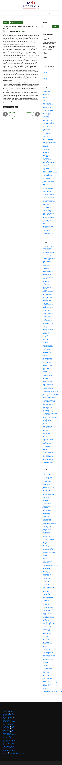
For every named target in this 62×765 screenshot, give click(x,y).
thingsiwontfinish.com (48, 462)
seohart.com (45, 665)
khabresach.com (46, 229)
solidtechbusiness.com (48, 388)
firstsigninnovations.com (48, 106)
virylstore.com (46, 117)
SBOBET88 (42, 13)
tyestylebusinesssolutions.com (50, 413)
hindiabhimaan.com (47, 227)
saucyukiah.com (46, 91)
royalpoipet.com (46, 414)
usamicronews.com (47, 445)
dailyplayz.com (46, 430)
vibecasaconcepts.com (48, 375)
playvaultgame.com (47, 455)
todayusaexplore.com (48, 478)
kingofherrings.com (47, 164)
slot (16, 107)
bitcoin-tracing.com (47, 679)
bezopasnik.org (46, 178)
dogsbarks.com (46, 594)
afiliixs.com (45, 577)
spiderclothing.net (47, 538)
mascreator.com (46, 630)
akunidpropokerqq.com (48, 546)
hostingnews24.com (47, 619)
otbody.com (45, 145)
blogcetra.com (46, 336)
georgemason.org (47, 248)
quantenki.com (46, 378)
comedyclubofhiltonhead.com (49, 397)
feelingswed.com (46, 604)
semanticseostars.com (48, 313)
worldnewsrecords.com (48, 385)
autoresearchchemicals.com (49, 232)
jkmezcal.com (46, 410)
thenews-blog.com (47, 650)
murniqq (13, 743)
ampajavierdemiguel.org (48, 487)
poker (44, 76)
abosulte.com (46, 672)
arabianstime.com (47, 582)
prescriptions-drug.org (48, 122)
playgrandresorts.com (48, 456)
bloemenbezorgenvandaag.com (50, 172)
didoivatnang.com (47, 593)
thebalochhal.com (47, 483)
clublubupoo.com (46, 419)
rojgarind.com (46, 309)
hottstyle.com (46, 620)
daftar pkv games (47, 79)
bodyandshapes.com (47, 681)
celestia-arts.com (47, 100)
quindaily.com (46, 671)
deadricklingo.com (47, 362)
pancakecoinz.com (47, 274)
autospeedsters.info (47, 358)
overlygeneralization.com (48, 319)
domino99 (9, 710)
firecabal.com (46, 606)
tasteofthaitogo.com (47, 175)
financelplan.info (46, 259)
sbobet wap (8, 740)
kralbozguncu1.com (47, 626)
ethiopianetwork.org (47, 320)
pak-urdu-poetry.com (48, 335)
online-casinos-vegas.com (49, 220)
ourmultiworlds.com (47, 96)
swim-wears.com (47, 109)
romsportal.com (46, 458)
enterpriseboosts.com (48, 139)
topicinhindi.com (46, 249)
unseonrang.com (46, 333)
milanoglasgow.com (47, 203)
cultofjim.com (46, 499)
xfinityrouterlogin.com (48, 221)
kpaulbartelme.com (47, 395)
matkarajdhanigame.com (48, 267)
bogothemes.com (47, 519)
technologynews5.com (48, 648)
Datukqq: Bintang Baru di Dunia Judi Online (30, 114)
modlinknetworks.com (48, 439)
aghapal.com (45, 555)
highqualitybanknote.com (48, 617)
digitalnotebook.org (47, 294)
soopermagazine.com (48, 658)
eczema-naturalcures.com (49, 552)
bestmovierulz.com (47, 509)
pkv (43, 75)
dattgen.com (46, 591)
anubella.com (46, 675)
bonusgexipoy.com (47, 424)
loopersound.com (47, 512)
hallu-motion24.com (47, 206)
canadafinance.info (47, 190)
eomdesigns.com (46, 368)
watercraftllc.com (47, 574)
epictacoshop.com (47, 185)
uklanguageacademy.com (48, 251)
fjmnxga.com (46, 179)
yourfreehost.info (47, 522)
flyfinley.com (45, 275)
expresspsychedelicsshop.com (50, 601)
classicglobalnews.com (48, 684)
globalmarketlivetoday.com (49, 608)
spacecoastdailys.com (48, 659)
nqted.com (45, 636)
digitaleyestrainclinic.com (48, 217)
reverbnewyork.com (47, 504)
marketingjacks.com (47, 223)
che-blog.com (46, 272)
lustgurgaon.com (46, 283)
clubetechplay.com (47, 427)
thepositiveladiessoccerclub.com (50, 565)
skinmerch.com (46, 506)
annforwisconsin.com (48, 496)
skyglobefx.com (46, 364)
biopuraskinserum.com (48, 187)
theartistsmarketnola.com (49, 197)
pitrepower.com (46, 214)
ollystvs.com (45, 339)
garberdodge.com (47, 107)
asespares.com (46, 581)
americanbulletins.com (48, 580)
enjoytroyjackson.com (48, 597)
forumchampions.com (48, 101)
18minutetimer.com (47, 311)
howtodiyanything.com (48, 622)
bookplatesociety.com (48, 530)
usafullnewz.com (46, 474)
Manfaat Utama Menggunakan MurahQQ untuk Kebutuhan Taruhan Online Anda (50, 48)
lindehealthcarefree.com (48, 252)
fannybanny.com (46, 434)
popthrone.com (46, 268)
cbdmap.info (45, 264)
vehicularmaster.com (47, 484)
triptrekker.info (46, 369)
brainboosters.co (46, 488)
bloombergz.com (46, 138)
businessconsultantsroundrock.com (51, 682)
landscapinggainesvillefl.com (49, 627)
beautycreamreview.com (48, 587)
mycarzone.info (46, 374)
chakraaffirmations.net (48, 280)
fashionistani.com (47, 603)
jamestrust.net (46, 146)
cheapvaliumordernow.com (49, 401)
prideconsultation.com (48, 277)
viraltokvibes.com (47, 124)
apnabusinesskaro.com (48, 233)
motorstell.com (46, 119)
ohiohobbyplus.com (47, 517)
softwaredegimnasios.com (49, 656)
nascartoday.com (47, 635)
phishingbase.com (47, 449)
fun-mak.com (46, 406)
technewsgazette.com (48, 161)
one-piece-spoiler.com (48, 351)
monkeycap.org (46, 129)
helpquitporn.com (47, 616)
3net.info (45, 542)
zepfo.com (45, 646)
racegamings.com (47, 450)
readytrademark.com (47, 661)
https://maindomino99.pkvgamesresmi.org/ (13, 753)
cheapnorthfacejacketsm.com (49, 523)
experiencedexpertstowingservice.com (52, 391)
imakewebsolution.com (48, 271)
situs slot (10, 715)
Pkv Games (16, 13)
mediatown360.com (47, 216)
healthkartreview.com (48, 614)
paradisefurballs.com (47, 301)
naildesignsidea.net (47, 568)
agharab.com (46, 562)
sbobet (4, 717)
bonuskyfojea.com (47, 421)
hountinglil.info (46, 278)
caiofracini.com (46, 330)
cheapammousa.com (47, 564)
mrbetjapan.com (46, 165)
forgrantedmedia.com (48, 110)
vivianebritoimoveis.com (48, 126)
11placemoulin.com (47, 287)
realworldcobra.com (47, 355)
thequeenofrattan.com (48, 346)
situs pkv (7, 713)
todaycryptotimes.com (48, 652)
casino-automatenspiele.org (49, 142)
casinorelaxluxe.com (47, 426)
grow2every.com (46, 611)
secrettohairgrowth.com (48, 174)
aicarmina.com (46, 493)
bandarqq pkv (6, 711)
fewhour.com (46, 310)
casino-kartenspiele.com (48, 140)
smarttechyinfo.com (47, 293)
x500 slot (5, 715)
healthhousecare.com (47, 613)
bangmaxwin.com (47, 182)
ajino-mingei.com (47, 520)
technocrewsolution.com (48, 123)
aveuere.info (45, 303)
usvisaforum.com (46, 507)
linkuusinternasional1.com (49, 535)
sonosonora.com (46, 533)
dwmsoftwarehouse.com (48, 595)
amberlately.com (46, 490)
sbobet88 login (6, 741)
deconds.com (46, 688)
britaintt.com (46, 687)
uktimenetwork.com (47, 475)
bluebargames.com (47, 103)
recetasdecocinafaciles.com (49, 567)
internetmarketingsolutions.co (50, 338)
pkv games (11, 107)
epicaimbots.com (46, 598)
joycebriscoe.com (47, 491)
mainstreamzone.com (48, 314)
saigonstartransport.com (48, 181)
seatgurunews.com (47, 540)
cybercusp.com (46, 685)
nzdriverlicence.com (47, 637)
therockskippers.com (47, 207)
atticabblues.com (46, 584)
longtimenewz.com (47, 440)
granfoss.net (45, 208)
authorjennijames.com (48, 558)
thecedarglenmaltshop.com (49, 246)
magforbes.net (46, 127)
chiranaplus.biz (46, 198)
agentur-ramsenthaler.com (49, 366)
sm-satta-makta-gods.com (49, 655)
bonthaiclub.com (46, 527)
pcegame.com (46, 640)
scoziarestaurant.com (48, 663)
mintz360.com (46, 288)
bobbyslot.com (46, 285)
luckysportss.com (47, 442)
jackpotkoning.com (47, 437)
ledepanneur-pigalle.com (48, 194)
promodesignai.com (47, 668)
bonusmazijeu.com (47, 420)
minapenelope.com (47, 513)
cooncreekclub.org (47, 97)
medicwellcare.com (47, 381)
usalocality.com (46, 480)
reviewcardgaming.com (48, 390)
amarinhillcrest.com (47, 132)
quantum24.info (46, 377)
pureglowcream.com (47, 171)
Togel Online (51, 13)
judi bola (5, 107)
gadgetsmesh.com (47, 322)
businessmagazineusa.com (49, 379)
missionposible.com (47, 219)
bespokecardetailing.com (48, 548)
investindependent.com (48, 624)
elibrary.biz (45, 551)
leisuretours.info (46, 324)
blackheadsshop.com (47, 393)
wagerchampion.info (47, 359)
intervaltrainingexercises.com (49, 411)
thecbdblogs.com (46, 230)
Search (45, 22)
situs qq (4, 724)
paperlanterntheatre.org (48, 571)
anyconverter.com (47, 152)
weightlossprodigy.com (48, 291)
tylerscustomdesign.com (48, 113)
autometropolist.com (47, 585)
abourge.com (46, 575)
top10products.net (47, 255)
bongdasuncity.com (47, 297)
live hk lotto (45, 71)
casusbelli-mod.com (47, 529)
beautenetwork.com (47, 678)
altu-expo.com (46, 556)
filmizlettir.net (46, 94)
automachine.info (47, 356)
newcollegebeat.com (47, 503)
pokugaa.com (46, 453)
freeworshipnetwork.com (48, 572)
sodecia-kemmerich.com (48, 404)
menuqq (8, 743)
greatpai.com (46, 569)
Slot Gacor (24, 13)
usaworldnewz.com (47, 477)
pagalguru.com (46, 639)
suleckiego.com (46, 234)
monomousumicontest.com (49, 361)
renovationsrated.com (48, 662)
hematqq (5, 744)
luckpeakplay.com (47, 443)
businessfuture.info (47, 261)
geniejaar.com (46, 284)
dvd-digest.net (46, 195)
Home (9, 13)
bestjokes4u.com (46, 281)
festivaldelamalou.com (48, 104)
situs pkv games (46, 74)
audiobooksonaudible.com (49, 677)
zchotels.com (46, 645)
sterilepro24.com (47, 387)
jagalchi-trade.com (47, 510)
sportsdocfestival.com (48, 459)
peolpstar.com (46, 111)
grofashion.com (46, 446)
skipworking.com (46, 149)
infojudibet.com (46, 262)
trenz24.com (46, 148)
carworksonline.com (47, 114)
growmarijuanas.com (47, 316)
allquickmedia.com (47, 159)
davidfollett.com (46, 501)
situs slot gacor (9, 718)
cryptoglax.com (46, 516)
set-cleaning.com (47, 666)
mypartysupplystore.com (48, 494)
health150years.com (47, 120)
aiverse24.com (46, 674)
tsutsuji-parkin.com (47, 561)
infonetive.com (46, 184)
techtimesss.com (46, 116)
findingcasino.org (47, 353)
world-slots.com (46, 269)
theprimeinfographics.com (49, 400)
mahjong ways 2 (11, 723)
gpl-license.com (46, 610)
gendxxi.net (45, 371)
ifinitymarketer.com (47, 436)
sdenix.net (45, 130)
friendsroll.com (46, 536)
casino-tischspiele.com (48, 143)
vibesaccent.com (46, 485)
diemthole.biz (46, 156)
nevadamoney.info (47, 191)
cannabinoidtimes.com (48, 304)
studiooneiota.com (47, 352)
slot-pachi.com (46, 298)
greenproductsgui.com (48, 306)
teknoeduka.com (46, 649)
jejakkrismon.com (47, 155)
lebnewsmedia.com (47, 532)
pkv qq (4, 710)
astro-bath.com (46, 553)
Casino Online (33, 13)
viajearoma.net (46, 559)
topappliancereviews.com (48, 224)
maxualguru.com (46, 296)
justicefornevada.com (48, 323)
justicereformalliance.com (49, 514)
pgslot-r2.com (46, 642)
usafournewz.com (47, 481)
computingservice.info (48, 329)
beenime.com (46, 403)
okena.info (45, 545)
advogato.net (46, 135)
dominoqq (45, 78)
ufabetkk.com (46, 158)
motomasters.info (47, 372)
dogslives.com (46, 342)
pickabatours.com (47, 256)
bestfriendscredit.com (48, 549)
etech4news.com (46, 600)
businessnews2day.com (48, 384)
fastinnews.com (46, 433)
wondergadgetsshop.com (48, 539)
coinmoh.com (46, 588)
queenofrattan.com (47, 345)
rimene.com (45, 192)
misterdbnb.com (46, 408)
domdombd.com (46, 429)
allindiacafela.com (47, 210)
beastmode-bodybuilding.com (49, 258)
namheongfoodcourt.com (49, 201)
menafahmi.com (46, 632)
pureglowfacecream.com (48, 162)
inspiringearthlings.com (48, 623)
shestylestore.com (47, 461)
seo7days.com (46, 169)
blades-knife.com (46, 349)
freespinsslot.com (47, 300)
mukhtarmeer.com (47, 633)
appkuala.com (46, 168)
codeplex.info (46, 543)
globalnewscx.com (47, 340)
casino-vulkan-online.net (48, 213)
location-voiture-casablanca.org (50, 394)
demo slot (9, 739)
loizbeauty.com (46, 151)
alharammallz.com (47, 578)
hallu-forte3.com (46, 204)
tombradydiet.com (47, 526)
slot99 (6, 752)
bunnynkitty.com (46, 177)
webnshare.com (46, 317)
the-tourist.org (46, 133)
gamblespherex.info (47, 365)
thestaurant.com (46, 416)
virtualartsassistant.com (48, 398)
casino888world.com (47, 407)
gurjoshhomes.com (47, 525)
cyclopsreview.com (47, 590)
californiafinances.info (48, 188)
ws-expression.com (47, 643)
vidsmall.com (46, 382)
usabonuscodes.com (47, 653)
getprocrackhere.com (48, 432)
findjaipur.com (46, 497)
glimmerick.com (46, 500)
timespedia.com (46, 153)
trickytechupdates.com (48, 226)
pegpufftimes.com (47, 98)
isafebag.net (45, 136)
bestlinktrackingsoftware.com (50, 417)
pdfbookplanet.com (47, 343)
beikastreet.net (46, 93)
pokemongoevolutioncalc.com (50, 447)
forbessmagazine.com (48, 607)
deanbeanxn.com (46, 265)
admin (7, 31)
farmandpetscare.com (48, 327)
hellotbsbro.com (46, 326)
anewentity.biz (46, 166)
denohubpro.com (46, 348)
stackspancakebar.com (48, 200)
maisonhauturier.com (47, 629)
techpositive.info (46, 332)
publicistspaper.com (47, 669)
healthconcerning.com (48, 307)
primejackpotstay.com (48, 452)
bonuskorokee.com (47, 423)
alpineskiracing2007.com (48, 211)
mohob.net (45, 290)
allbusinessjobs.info (47, 254)
